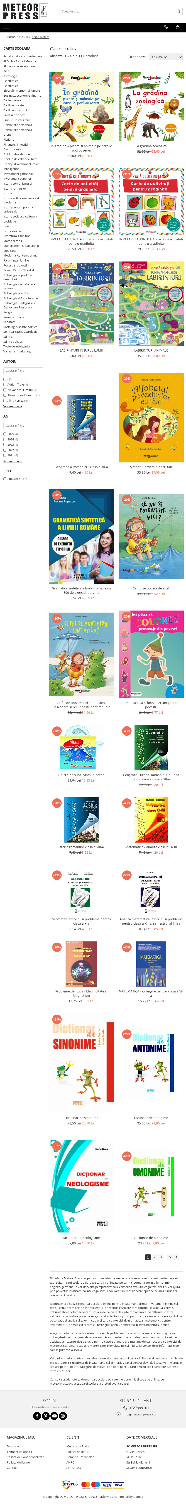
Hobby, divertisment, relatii (21, 164)
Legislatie (9, 221)
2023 (10, 444)
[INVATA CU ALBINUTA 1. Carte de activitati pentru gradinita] (151, 201)
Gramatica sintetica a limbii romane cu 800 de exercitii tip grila (81, 590)
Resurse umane (13, 317)
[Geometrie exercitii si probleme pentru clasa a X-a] (81, 892)
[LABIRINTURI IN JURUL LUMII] (81, 304)
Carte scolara (12, 100)
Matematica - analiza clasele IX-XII (151, 847)
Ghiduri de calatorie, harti (20, 159)
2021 (10, 455)
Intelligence (11, 169)
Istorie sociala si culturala (20, 216)
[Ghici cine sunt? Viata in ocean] (81, 747)
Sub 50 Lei (14, 479)
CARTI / (25, 37)
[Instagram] (63, 1416)
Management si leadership (21, 246)
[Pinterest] (46, 1416)
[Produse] (7, 28)
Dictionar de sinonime (81, 1118)
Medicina (9, 251)
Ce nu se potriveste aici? (151, 588)
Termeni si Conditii (19, 1452)
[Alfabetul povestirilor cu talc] (151, 417)
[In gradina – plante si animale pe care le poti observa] (81, 107)
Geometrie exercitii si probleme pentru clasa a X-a (81, 921)
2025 (10, 434)
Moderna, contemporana (20, 255)
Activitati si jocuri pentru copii (23, 56)
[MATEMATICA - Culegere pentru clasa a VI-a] (151, 964)
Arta (6, 71)
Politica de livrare (18, 1462)
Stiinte (7, 337)
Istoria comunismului (17, 183)
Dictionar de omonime (151, 1238)
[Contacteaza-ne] (166, 27)
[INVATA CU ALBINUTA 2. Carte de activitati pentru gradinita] (81, 201)
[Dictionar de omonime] (151, 1186)
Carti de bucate (13, 105)
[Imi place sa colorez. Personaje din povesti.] (151, 654)
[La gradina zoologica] (151, 106)
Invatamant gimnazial (18, 174)
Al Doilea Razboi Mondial (20, 61)
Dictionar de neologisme (81, 1238)
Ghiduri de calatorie (16, 154)
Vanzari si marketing (17, 351)
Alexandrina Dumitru (21, 395)
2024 (10, 439)
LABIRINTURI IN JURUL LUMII (81, 350)
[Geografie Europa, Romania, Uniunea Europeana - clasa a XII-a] (151, 747)
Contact (12, 1468)
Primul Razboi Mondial (18, 270)
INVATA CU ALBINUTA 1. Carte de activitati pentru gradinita (151, 241)
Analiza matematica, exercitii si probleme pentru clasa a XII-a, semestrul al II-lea (151, 921)
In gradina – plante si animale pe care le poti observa (81, 148)
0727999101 (138, 1407)
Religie (7, 312)
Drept (7, 134)
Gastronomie (12, 149)
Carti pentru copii (15, 110)
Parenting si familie (16, 260)
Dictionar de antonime (151, 1118)
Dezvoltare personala (17, 125)
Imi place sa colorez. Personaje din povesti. (151, 705)
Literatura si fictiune (16, 236)
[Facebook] (37, 1416)
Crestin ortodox (14, 115)
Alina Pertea (15, 400)
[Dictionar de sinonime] (81, 1063)
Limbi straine (12, 231)
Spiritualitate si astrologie (20, 332)
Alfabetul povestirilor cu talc (151, 467)
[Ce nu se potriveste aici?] (151, 536)
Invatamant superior (17, 178)
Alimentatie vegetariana (19, 66)
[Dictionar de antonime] (151, 1063)
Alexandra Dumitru (20, 390)
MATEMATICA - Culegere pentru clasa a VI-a (151, 993)
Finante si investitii (15, 144)
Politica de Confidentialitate (25, 1457)
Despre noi (14, 1446)
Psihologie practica (16, 293)
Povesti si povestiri (16, 265)
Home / (13, 37)
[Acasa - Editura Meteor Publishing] (26, 11)
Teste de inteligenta (16, 346)
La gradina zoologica (151, 146)
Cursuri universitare (16, 120)
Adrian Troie (15, 384)
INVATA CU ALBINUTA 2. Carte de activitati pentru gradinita (81, 241)
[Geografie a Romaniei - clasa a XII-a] (81, 417)
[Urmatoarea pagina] (176, 1257)
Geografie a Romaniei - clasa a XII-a (81, 467)
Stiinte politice (12, 342)
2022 (10, 450)
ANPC (70, 1462)
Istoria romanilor (14, 188)
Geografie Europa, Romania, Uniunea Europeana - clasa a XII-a (151, 777)
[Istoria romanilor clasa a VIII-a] (81, 820)
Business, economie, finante (22, 95)
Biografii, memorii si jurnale (21, 90)
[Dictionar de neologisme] (81, 1186)
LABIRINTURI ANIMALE (151, 350)
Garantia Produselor (80, 1457)
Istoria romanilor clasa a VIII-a (81, 847)
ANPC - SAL (73, 1468)
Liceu (6, 226)
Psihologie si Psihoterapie (20, 298)
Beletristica (10, 81)
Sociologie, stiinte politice (20, 327)
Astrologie (10, 76)
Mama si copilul (13, 241)
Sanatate (9, 322)
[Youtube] (54, 1416)
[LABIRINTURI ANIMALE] (151, 303)
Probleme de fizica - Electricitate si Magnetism (81, 993)
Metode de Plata (77, 1446)
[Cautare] (178, 11)
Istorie (7, 193)
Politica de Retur (77, 1452)
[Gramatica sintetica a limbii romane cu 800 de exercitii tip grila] (81, 536)
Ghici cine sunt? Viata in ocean (81, 775)
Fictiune (8, 139)
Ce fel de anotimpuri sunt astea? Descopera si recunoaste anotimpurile (81, 705)
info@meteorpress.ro (139, 1414)
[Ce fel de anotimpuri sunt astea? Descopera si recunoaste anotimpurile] (81, 654)
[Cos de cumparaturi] (178, 27)
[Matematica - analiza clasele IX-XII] (151, 820)
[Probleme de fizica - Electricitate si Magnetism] (81, 964)
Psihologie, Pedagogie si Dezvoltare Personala (19, 305)
